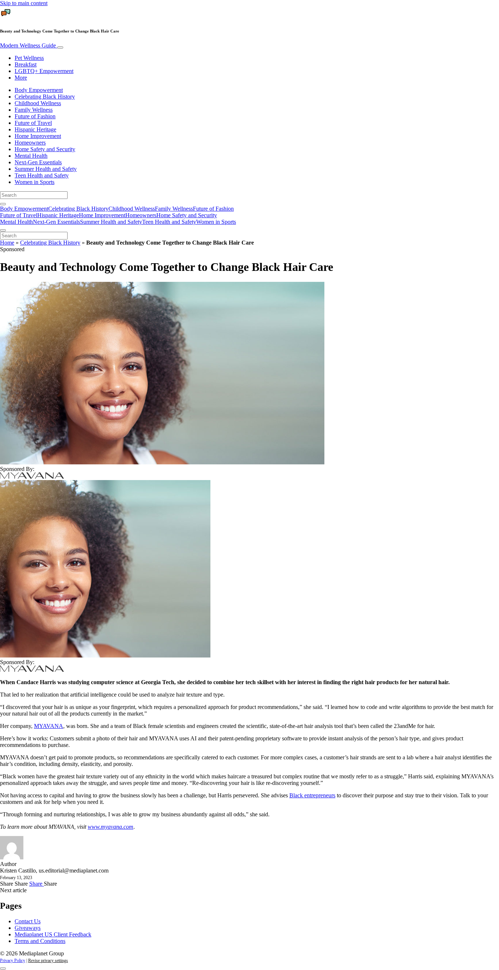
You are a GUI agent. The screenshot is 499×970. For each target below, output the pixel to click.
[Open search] (3, 204)
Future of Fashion (35, 116)
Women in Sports (34, 182)
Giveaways (28, 928)
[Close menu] (3, 230)
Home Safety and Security (45, 149)
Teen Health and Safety (42, 175)
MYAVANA (48, 726)
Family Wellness (34, 110)
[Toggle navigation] (60, 47)
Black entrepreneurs (312, 795)
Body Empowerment (39, 90)
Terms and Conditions (40, 941)
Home (7, 242)
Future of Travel (33, 123)
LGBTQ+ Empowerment (44, 71)
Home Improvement (38, 136)
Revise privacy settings (48, 960)
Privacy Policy (12, 960)
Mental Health (31, 156)
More (21, 77)
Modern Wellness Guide (28, 45)
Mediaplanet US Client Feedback (53, 934)
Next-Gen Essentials (38, 162)
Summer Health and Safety (46, 169)
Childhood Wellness (38, 103)
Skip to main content (23, 3)
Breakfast (26, 64)
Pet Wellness (29, 58)
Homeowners (30, 142)
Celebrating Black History (45, 96)
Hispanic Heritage (35, 129)
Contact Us (28, 921)
